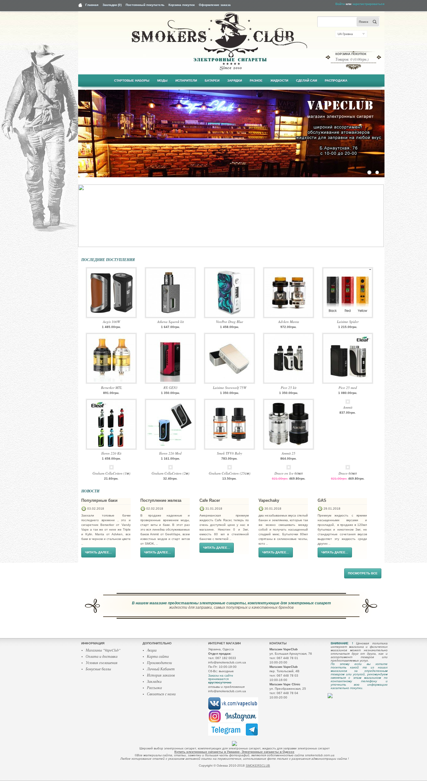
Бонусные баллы (98, 668)
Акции (152, 650)
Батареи (212, 80)
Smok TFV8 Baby (229, 453)
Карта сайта (158, 656)
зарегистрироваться (368, 4)
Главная (91, 5)
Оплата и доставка (102, 656)
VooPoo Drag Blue (229, 321)
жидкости (279, 80)
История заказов (161, 675)
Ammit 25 (288, 453)
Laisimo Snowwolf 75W (229, 387)
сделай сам (306, 80)
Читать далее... (98, 552)
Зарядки (234, 80)
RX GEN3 (170, 387)
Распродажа (336, 80)
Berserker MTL (111, 387)
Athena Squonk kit (170, 321)
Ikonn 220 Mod (170, 453)
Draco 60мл (348, 473)
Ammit (347, 407)
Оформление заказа (215, 5)
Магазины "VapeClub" (103, 650)
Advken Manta (288, 321)
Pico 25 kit (288, 387)
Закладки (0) (112, 5)
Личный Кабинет (161, 668)
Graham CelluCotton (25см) (229, 473)
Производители (159, 662)
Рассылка (154, 687)
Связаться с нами (161, 693)
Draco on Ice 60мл (288, 473)
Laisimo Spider (348, 321)
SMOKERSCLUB (258, 765)
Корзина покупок (181, 5)
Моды (162, 80)
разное (256, 80)
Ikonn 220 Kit (111, 453)
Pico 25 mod (348, 387)
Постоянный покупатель (145, 5)
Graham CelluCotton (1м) (111, 473)
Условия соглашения (102, 662)
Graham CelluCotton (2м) (170, 473)
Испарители (186, 80)
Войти (340, 4)
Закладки (154, 681)
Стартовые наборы (131, 80)
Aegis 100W (111, 321)
